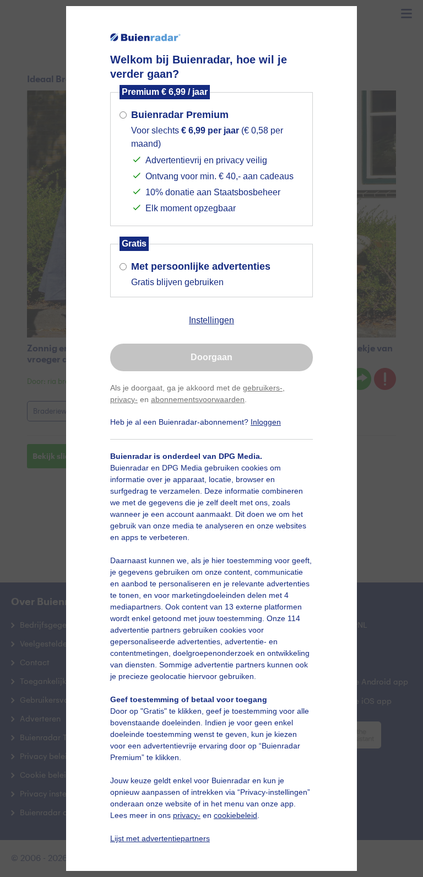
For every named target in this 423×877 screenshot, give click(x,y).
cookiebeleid (235, 815)
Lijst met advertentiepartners (160, 838)
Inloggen (266, 422)
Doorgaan (211, 357)
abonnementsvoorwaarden (198, 399)
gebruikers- (263, 387)
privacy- (124, 399)
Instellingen (211, 320)
